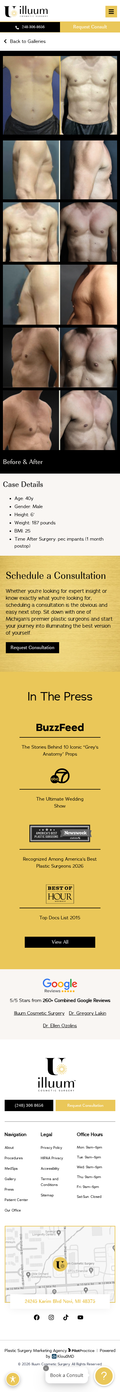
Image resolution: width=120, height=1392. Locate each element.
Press (9, 1189)
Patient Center (16, 1200)
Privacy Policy (51, 1147)
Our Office (13, 1210)
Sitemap (47, 1195)
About (9, 1147)
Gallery (10, 1179)
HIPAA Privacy (52, 1158)
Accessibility (50, 1168)
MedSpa (11, 1168)
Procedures (14, 1158)
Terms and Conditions (50, 1182)
